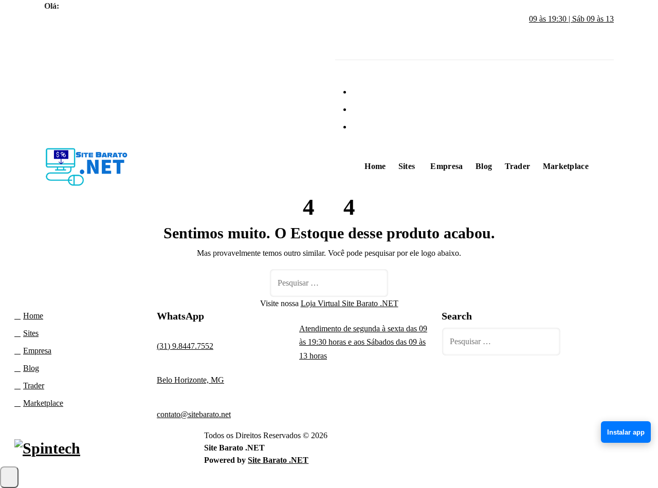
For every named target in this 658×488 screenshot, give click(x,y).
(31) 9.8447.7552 (185, 346)
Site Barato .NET (278, 460)
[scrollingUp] (9, 477)
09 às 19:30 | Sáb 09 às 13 (571, 18)
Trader (518, 166)
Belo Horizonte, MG (190, 380)
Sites (406, 166)
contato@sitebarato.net (194, 414)
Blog (484, 166)
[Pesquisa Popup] (608, 164)
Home (375, 166)
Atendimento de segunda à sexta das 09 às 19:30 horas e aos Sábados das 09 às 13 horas (363, 342)
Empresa (446, 166)
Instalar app (626, 432)
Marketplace (566, 166)
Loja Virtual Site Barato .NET (349, 303)
